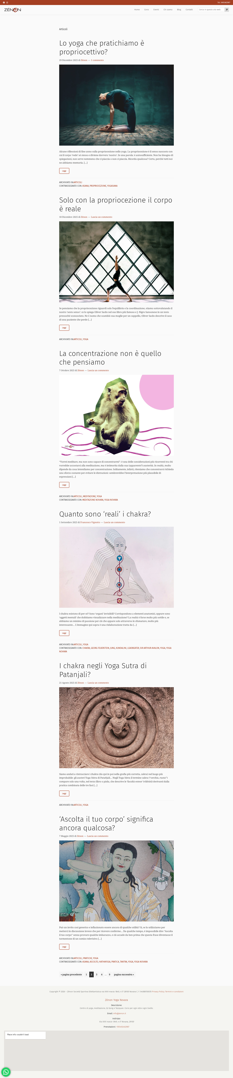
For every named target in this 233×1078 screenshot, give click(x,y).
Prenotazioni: (110, 1027)
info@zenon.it (119, 1013)
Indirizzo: (116, 1018)
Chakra (86, 648)
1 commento (97, 60)
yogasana (112, 186)
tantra (123, 961)
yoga (162, 648)
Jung (112, 648)
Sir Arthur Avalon (149, 648)
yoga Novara (111, 500)
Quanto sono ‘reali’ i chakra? (105, 514)
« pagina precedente (71, 975)
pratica (115, 961)
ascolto (94, 961)
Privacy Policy (158, 991)
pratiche (87, 958)
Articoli (77, 182)
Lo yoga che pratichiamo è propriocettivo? (101, 47)
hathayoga (104, 961)
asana (85, 186)
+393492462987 (122, 1027)
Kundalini (121, 648)
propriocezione (98, 186)
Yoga (85, 339)
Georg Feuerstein (100, 648)
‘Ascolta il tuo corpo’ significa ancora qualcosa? (106, 823)
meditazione (89, 496)
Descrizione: (116, 1005)
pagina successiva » (124, 975)
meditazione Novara (92, 500)
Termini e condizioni (174, 991)
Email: (110, 1013)
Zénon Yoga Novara (116, 1000)
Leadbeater (133, 648)
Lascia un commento (101, 216)
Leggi (64, 171)
